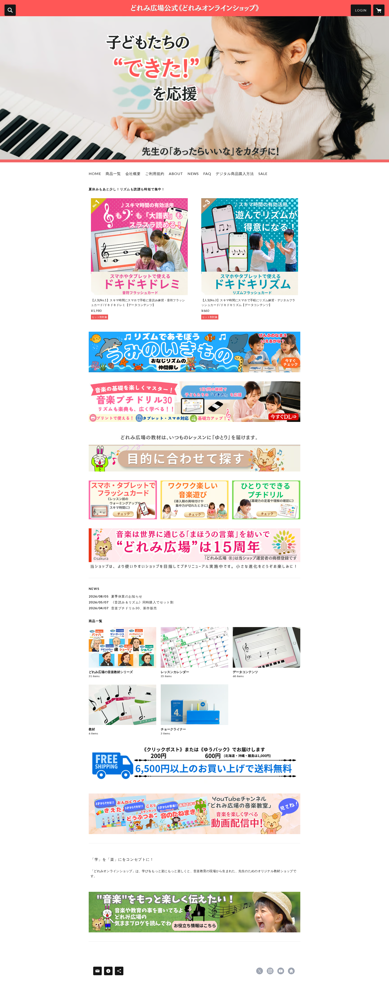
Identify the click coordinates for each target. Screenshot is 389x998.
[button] (361, 10)
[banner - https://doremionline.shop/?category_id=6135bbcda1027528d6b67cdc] (195, 500)
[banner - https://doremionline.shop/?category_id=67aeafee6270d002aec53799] (194, 401)
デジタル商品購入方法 (235, 173)
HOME (95, 173)
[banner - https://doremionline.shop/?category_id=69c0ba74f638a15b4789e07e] (123, 500)
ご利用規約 (154, 173)
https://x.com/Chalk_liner (259, 971)
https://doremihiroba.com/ (291, 971)
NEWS (193, 173)
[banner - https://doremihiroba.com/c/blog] (194, 912)
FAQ (207, 173)
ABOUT (176, 173)
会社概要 (133, 173)
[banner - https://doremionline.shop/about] (194, 548)
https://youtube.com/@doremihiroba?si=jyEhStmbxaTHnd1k (280, 971)
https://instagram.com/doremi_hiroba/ (270, 971)
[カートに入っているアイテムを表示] (378, 10)
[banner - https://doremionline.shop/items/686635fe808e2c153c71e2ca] (194, 352)
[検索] (10, 10)
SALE (262, 173)
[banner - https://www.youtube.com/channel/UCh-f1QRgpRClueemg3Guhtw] (194, 813)
